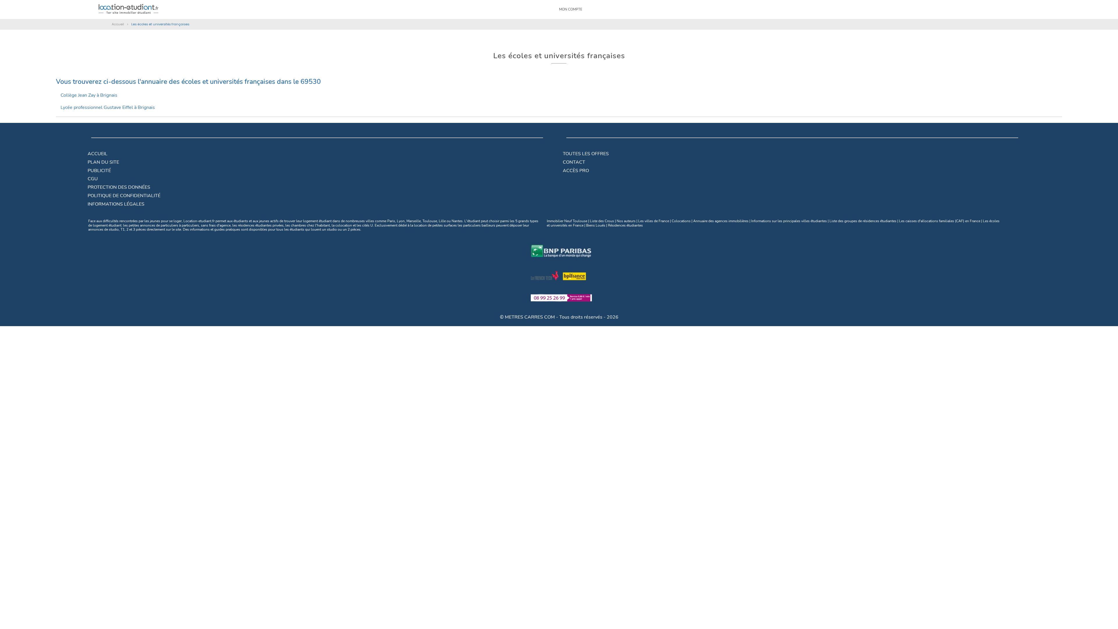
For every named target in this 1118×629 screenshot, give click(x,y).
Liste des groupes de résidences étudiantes (862, 221)
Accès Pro (576, 170)
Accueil (97, 154)
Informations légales (116, 204)
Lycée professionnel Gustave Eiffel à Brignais (108, 107)
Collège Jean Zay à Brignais (89, 95)
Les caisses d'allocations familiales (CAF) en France (939, 221)
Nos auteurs (626, 221)
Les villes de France (653, 221)
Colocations (681, 221)
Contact (574, 162)
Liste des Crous (602, 221)
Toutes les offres (586, 154)
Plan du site (103, 162)
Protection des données (119, 187)
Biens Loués (595, 225)
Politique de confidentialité (124, 195)
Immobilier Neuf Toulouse (567, 221)
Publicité (99, 170)
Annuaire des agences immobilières (721, 221)
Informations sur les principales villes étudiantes (789, 221)
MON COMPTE (570, 9)
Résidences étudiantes (625, 225)
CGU (93, 179)
